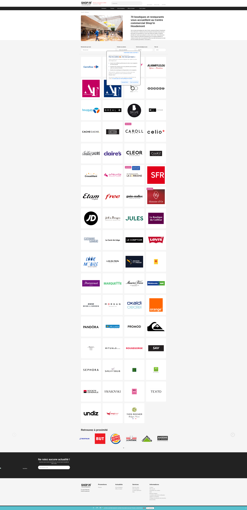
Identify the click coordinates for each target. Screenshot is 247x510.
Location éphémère (136, 490)
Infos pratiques (149, 4)
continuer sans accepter (131, 52)
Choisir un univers (121, 46)
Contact (151, 487)
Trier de (156, 46)
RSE (151, 492)
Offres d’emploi (131, 8)
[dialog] (123, 68)
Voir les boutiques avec (141, 46)
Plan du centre (156, 4)
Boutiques (104, 8)
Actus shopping (120, 8)
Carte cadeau (142, 8)
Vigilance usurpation (154, 496)
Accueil (82, 12)
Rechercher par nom (86, 46)
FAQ (133, 492)
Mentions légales (153, 493)
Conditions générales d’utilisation (157, 495)
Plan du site (152, 488)
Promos (112, 8)
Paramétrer (125, 82)
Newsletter (164, 4)
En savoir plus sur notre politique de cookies (122, 78)
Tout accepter (134, 82)
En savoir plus (150, 508)
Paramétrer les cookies (155, 490)
